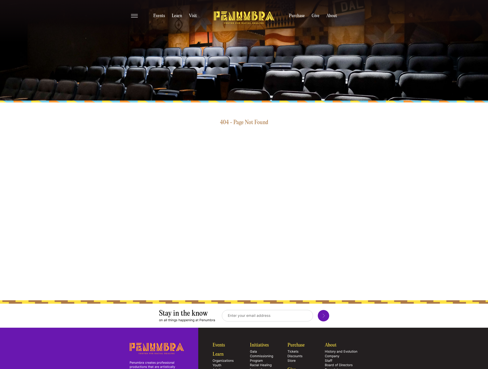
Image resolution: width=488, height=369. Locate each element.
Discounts (295, 356)
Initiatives (259, 345)
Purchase (297, 16)
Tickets (293, 351)
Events (159, 16)
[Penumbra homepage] (244, 17)
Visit (193, 16)
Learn (177, 16)
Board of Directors (339, 365)
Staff (328, 361)
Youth (217, 365)
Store (291, 361)
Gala (253, 351)
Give (315, 16)
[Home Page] (157, 353)
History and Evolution (341, 351)
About (331, 16)
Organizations (223, 361)
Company (332, 356)
